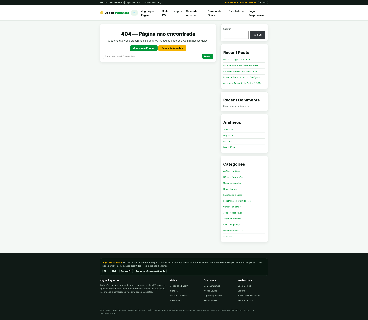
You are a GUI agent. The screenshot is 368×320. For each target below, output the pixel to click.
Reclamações (210, 300)
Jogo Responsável (256, 13)
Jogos (115, 13)
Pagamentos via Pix (233, 230)
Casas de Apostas (191, 13)
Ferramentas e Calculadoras (237, 201)
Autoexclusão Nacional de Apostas (240, 71)
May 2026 (228, 135)
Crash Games (230, 189)
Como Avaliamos (212, 286)
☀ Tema (263, 3)
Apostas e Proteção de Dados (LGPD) (242, 83)
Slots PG (165, 13)
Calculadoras (236, 11)
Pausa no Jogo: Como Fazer (237, 59)
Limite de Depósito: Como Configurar (241, 77)
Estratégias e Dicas (232, 195)
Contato (241, 290)
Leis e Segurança (231, 224)
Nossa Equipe (210, 290)
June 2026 (228, 129)
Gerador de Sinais (215, 13)
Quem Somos (244, 286)
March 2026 (229, 147)
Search (227, 28)
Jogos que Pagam (147, 13)
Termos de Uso (245, 300)
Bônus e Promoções (233, 177)
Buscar (207, 56)
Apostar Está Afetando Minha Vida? (240, 65)
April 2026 (228, 141)
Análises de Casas (232, 171)
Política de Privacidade (249, 295)
